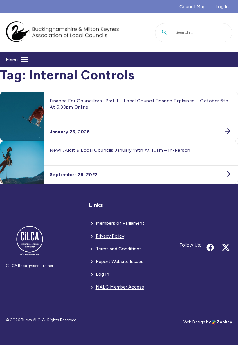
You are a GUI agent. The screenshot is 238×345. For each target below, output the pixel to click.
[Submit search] (164, 32)
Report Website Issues (119, 261)
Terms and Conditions (119, 248)
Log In (222, 6)
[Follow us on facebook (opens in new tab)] (210, 247)
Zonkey (224, 322)
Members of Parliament (120, 223)
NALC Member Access (120, 287)
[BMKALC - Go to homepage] (62, 32)
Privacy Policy (110, 236)
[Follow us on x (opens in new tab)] (225, 247)
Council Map (192, 6)
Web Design (194, 322)
